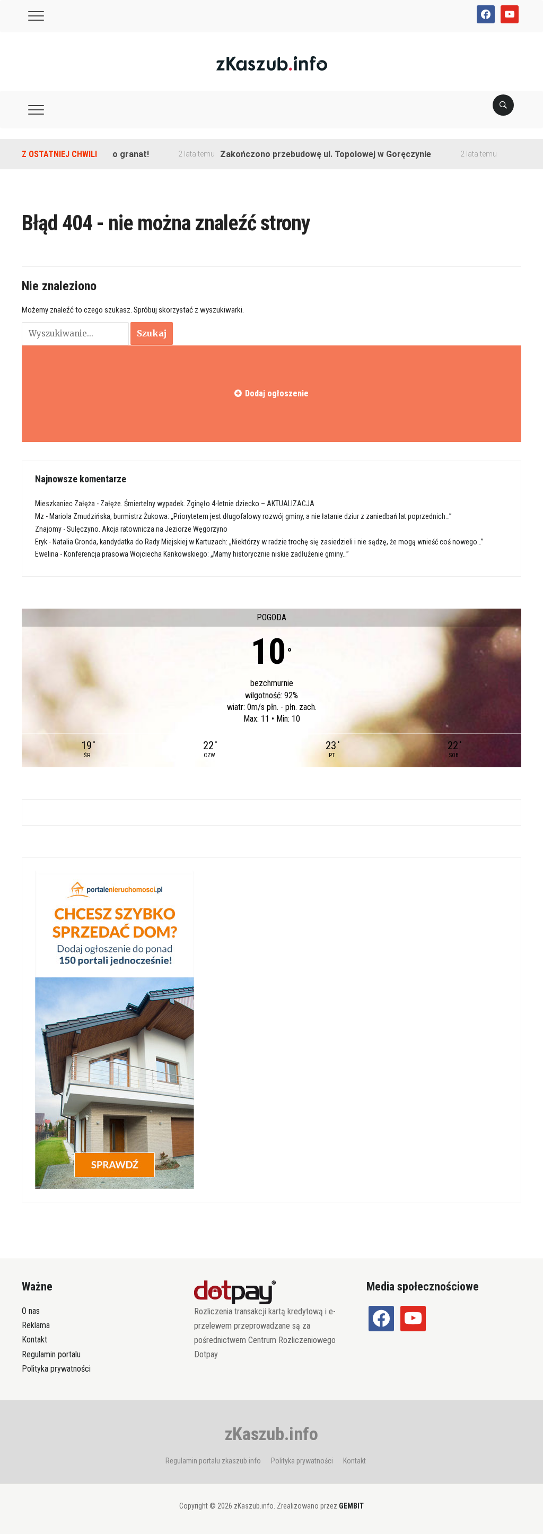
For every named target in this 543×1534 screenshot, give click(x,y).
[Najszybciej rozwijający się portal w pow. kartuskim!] (271, 63)
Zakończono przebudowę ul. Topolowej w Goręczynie (305, 154)
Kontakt (34, 1339)
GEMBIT (351, 1506)
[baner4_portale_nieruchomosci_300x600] (114, 1029)
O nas (31, 1311)
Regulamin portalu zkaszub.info (213, 1461)
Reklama (36, 1325)
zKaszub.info (271, 1433)
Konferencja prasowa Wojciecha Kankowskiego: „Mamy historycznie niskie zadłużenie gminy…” (206, 554)
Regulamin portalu (51, 1354)
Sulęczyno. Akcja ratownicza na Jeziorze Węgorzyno (147, 529)
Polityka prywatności (56, 1369)
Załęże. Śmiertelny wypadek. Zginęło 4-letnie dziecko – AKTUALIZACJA (207, 503)
